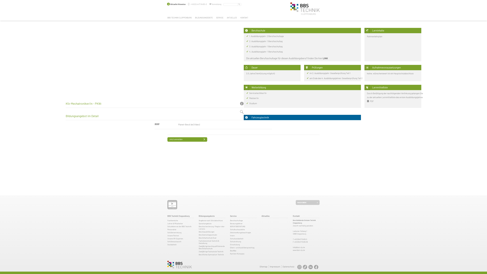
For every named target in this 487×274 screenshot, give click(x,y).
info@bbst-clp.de (299, 247)
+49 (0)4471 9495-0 (300, 239)
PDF (371, 101)
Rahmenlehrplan (374, 36)
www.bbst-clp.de (299, 250)
